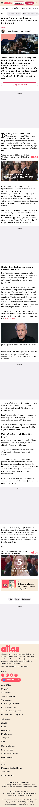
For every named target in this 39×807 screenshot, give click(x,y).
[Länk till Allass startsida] (8, 3)
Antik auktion (7, 775)
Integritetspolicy (8, 707)
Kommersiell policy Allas (12, 714)
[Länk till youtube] (11, 675)
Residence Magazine (30, 787)
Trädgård (15, 8)
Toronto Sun (10, 318)
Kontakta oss (7, 750)
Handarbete (6, 734)
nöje (3, 27)
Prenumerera (19, 3)
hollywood (26, 599)
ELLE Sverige (7, 793)
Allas (3, 761)
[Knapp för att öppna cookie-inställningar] (36, 3)
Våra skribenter (8, 696)
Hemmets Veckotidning (11, 768)
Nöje (3, 741)
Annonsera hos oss (9, 753)
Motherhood (17, 787)
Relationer (26, 8)
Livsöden (5, 723)
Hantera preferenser (10, 703)
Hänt (14, 785)
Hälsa (3, 727)
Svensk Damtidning (23, 785)
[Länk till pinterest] (16, 675)
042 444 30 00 (26, 799)
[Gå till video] (34, 156)
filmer (17, 599)
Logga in (29, 3)
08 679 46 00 (30, 804)
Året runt (5, 771)
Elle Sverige (8, 785)
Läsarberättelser (14, 14)
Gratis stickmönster (30, 14)
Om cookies (6, 700)
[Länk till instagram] (7, 675)
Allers (3, 764)
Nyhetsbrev (6, 689)
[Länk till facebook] (2, 675)
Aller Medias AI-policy (11, 711)
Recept (10, 787)
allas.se (32, 801)
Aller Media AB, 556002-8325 (24, 803)
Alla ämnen (6, 692)
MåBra (4, 787)
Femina (33, 785)
